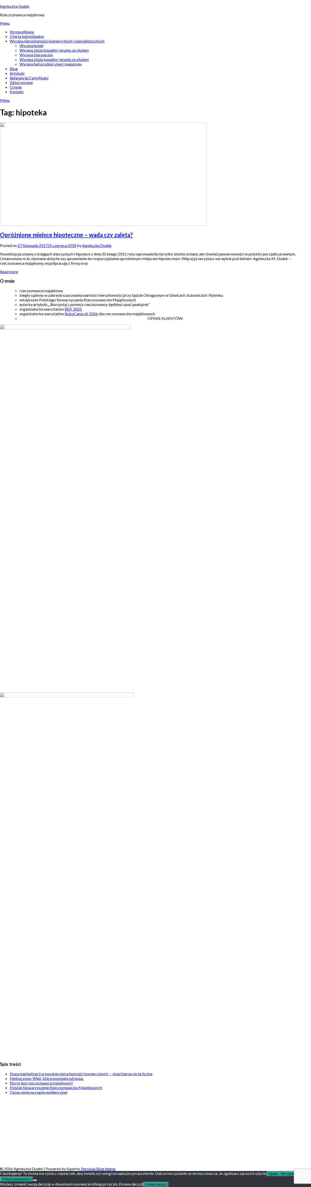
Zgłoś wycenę (21, 82)
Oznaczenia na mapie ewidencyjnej (38, 1092)
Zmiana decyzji (156, 1184)
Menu (5, 23)
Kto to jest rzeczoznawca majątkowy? (41, 1083)
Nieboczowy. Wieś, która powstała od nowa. (47, 1078)
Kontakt (17, 91)
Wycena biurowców (36, 54)
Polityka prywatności (16, 1179)
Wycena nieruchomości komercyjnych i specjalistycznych (57, 41)
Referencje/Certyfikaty (29, 78)
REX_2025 (73, 309)
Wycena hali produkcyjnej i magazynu (50, 64)
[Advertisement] (146, 1132)
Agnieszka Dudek (14, 6)
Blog (14, 68)
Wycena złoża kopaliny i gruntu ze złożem (54, 50)
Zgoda (272, 1174)
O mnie (16, 87)
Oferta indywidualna (27, 36)
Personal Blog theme (98, 1168)
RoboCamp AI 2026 (81, 313)
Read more (9, 271)
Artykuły (17, 73)
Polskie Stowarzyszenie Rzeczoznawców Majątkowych (56, 1087)
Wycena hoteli (31, 45)
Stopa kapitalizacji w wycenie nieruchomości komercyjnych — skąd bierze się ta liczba (81, 1073)
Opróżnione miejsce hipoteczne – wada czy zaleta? (66, 234)
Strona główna (22, 31)
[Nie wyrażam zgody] (35, 1180)
